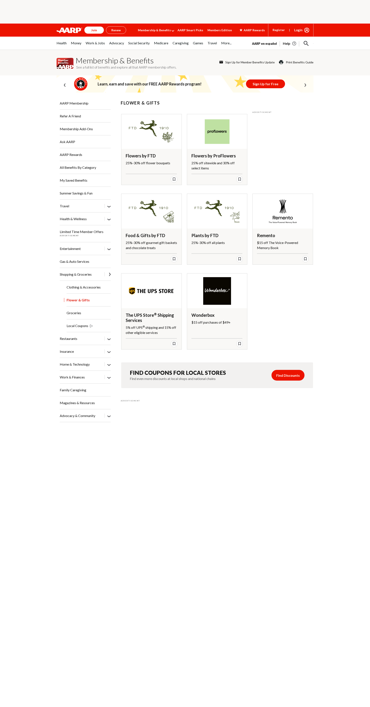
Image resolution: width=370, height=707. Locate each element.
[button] (306, 43)
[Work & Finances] (109, 377)
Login (298, 30)
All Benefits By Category (78, 167)
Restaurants (68, 338)
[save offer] (174, 179)
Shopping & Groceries (76, 274)
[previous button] (65, 84)
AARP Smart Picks (190, 30)
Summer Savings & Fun (76, 193)
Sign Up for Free (265, 84)
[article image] (290, 43)
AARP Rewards (71, 154)
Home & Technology (75, 364)
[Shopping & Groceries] (110, 275)
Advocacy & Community (77, 416)
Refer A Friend (70, 116)
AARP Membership (74, 103)
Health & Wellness (73, 219)
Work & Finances (72, 377)
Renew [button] (116, 30)
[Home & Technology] (109, 364)
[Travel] (109, 206)
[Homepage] (69, 30)
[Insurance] (109, 352)
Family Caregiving (73, 390)
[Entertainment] (109, 249)
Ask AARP (67, 142)
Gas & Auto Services (74, 261)
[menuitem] (62, 45)
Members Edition (219, 30)
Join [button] (94, 30)
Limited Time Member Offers (81, 232)
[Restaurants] (109, 339)
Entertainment (70, 249)
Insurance (67, 351)
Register (279, 30)
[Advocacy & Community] (109, 416)
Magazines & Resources (77, 403)
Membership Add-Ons (76, 129)
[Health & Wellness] (109, 219)
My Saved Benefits (73, 180)
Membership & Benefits (154, 30)
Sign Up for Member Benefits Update (250, 62)
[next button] (305, 84)
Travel (64, 206)
